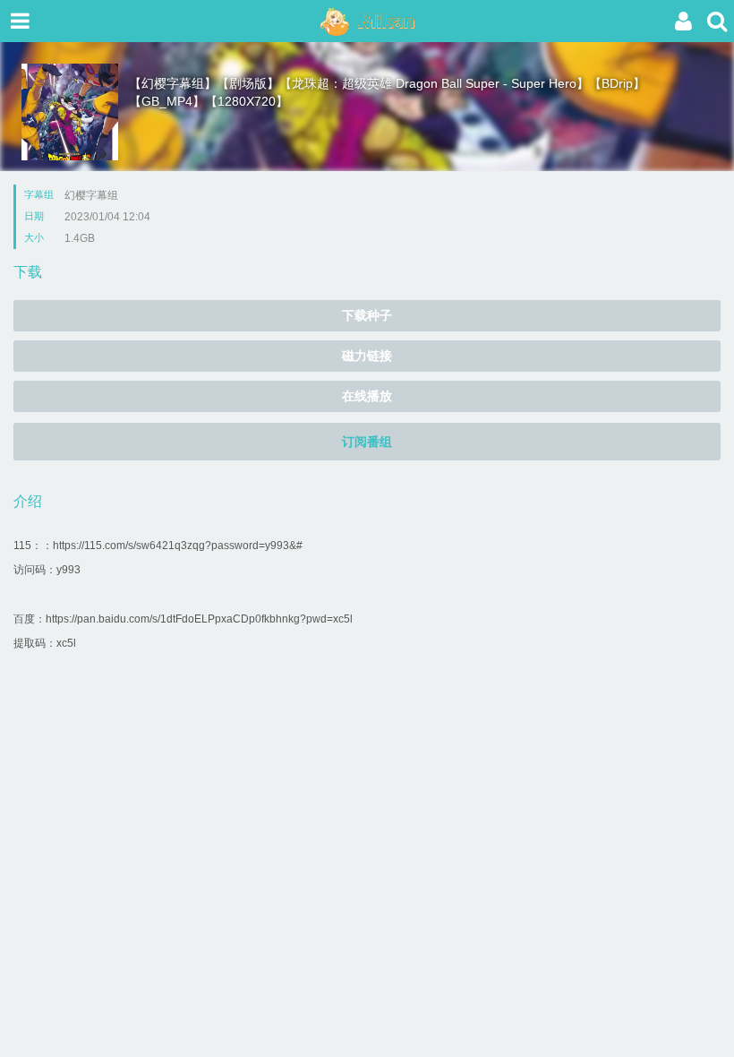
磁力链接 (367, 355)
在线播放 (367, 396)
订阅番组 (367, 441)
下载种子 (367, 315)
